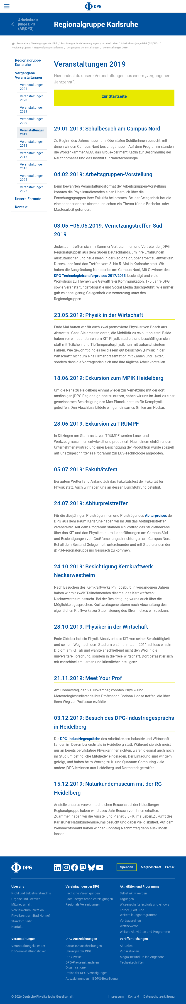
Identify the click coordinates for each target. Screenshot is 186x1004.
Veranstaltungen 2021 (32, 109)
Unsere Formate (28, 199)
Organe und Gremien (25, 899)
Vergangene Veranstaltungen (83, 47)
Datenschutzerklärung (159, 997)
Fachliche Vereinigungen (83, 893)
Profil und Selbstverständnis (31, 893)
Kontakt (21, 207)
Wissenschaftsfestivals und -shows (144, 904)
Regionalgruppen (21, 47)
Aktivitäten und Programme (139, 887)
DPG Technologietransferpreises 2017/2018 (90, 276)
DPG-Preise (73, 957)
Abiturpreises (156, 515)
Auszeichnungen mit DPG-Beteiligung (92, 978)
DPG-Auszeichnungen (81, 939)
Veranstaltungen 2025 (32, 178)
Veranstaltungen (23, 939)
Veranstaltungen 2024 (32, 87)
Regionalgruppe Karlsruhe (48, 47)
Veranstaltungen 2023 (32, 98)
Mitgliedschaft (151, 867)
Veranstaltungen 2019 (32, 132)
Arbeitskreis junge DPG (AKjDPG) (140, 43)
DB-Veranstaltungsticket (28, 951)
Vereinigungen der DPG (44, 43)
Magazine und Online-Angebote (142, 957)
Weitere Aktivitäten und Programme (145, 932)
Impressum (116, 997)
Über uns (17, 887)
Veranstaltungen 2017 (32, 155)
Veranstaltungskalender (28, 946)
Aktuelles (126, 946)
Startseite (22, 43)
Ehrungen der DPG (78, 951)
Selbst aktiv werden (133, 893)
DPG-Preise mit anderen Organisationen (82, 965)
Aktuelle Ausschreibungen (84, 946)
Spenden (126, 867)
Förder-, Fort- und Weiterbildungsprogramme (138, 912)
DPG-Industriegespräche (80, 739)
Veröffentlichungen (134, 939)
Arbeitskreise (109, 43)
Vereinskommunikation (27, 910)
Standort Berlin (21, 921)
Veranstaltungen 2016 (32, 166)
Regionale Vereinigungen (83, 904)
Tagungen (127, 899)
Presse (170, 867)
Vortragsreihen (130, 920)
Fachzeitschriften (132, 962)
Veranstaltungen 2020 (32, 121)
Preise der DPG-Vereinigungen (87, 973)
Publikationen (129, 951)
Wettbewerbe (129, 926)
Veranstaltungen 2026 (32, 189)
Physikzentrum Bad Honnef (30, 915)
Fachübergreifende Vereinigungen (80, 43)
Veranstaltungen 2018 (32, 144)
